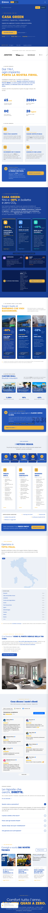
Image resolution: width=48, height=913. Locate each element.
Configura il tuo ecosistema (36, 280)
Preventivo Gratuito (8, 32)
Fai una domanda (6, 798)
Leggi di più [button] (6, 731)
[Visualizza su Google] (4, 720)
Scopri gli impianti (21, 32)
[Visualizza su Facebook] (27, 720)
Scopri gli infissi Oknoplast (8, 654)
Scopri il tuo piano (10, 427)
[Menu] (45, 2)
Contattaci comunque (16, 623)
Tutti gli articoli (40, 849)
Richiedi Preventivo (37, 527)
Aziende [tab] (16, 2)
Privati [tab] (12, 2)
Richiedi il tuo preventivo (35, 173)
